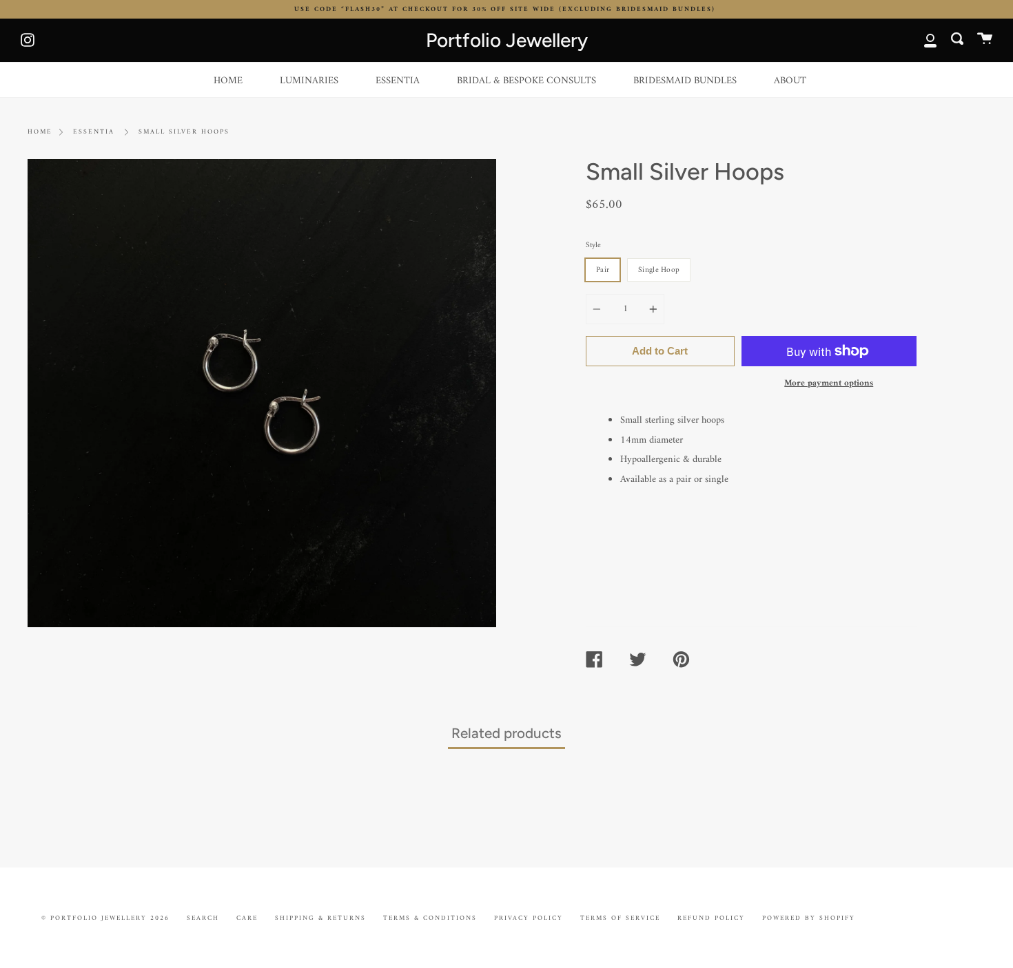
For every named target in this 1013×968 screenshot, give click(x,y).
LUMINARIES (309, 81)
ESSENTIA (398, 81)
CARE (247, 918)
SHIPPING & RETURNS (320, 918)
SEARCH (203, 918)
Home (40, 132)
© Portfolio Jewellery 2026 (105, 918)
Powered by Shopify (808, 918)
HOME (228, 81)
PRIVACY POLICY (528, 918)
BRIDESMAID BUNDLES (685, 81)
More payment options (828, 383)
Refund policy (711, 918)
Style (593, 245)
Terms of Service (620, 918)
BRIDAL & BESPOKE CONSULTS (526, 81)
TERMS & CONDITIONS (430, 918)
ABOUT (790, 81)
